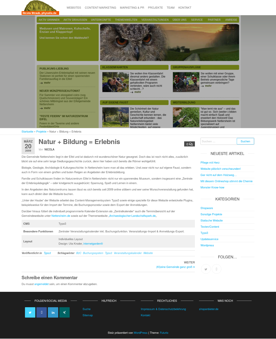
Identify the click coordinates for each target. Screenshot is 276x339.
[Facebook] (216, 269)
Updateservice (209, 239)
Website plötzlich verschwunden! (221, 169)
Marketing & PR (132, 7)
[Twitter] (206, 269)
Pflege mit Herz (210, 162)
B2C (78, 253)
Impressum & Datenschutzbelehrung (163, 309)
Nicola (49, 149)
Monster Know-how (212, 187)
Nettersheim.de (60, 216)
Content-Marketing (100, 7)
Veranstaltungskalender (128, 253)
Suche (86, 309)
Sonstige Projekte (211, 214)
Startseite (27, 131)
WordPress (141, 332)
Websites (74, 7)
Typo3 (47, 253)
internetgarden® (93, 243)
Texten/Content (210, 226)
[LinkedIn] (53, 312)
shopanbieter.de (208, 309)
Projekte (155, 7)
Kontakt (184, 7)
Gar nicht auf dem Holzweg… (219, 175)
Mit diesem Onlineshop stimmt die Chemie (227, 181)
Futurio (164, 332)
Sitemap (88, 315)
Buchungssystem (93, 253)
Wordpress (207, 245)
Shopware (207, 208)
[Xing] (64, 312)
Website (148, 253)
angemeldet (41, 284)
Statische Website (212, 220)
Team (171, 7)
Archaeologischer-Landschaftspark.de (132, 216)
